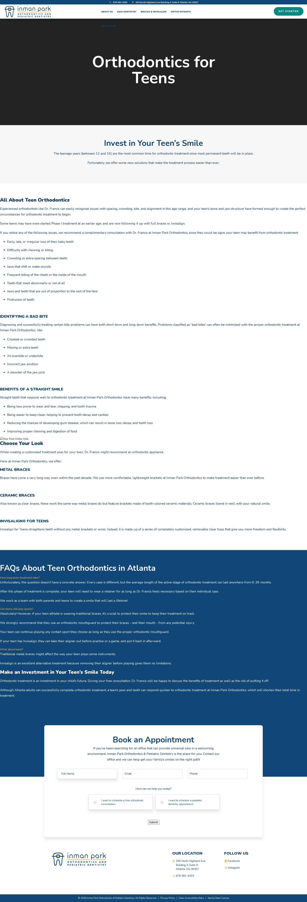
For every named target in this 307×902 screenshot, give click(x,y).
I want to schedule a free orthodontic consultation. (122, 802)
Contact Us (108, 25)
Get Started (288, 11)
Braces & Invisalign (153, 11)
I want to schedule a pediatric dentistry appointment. (185, 802)
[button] (153, 578)
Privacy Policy (167, 898)
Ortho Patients (181, 11)
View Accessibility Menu (191, 898)
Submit (153, 822)
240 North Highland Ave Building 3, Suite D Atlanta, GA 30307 (166, 2)
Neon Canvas (222, 898)
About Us (107, 11)
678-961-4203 (119, 2)
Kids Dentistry (126, 11)
